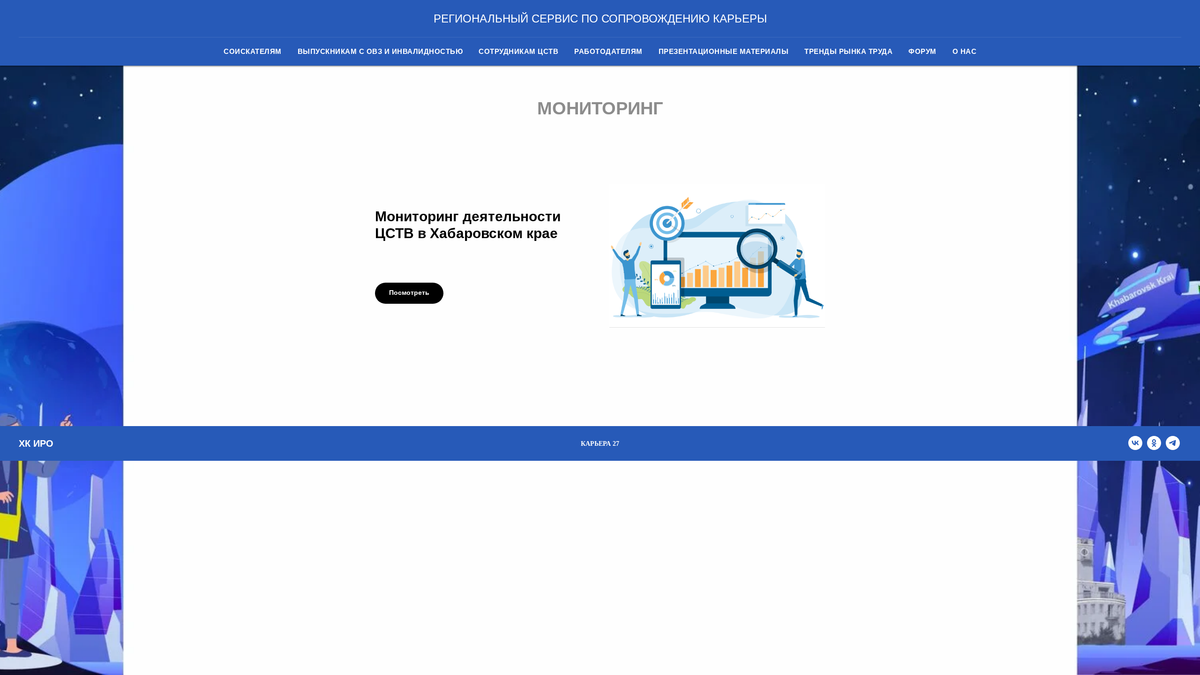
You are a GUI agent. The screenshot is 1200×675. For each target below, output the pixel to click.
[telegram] (1173, 447)
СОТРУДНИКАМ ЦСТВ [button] (518, 51)
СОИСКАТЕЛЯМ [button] (253, 51)
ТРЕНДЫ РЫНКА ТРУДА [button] (848, 51)
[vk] (1135, 447)
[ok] (1154, 447)
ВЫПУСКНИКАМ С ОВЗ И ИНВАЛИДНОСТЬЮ (380, 51)
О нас (964, 51)
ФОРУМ (922, 51)
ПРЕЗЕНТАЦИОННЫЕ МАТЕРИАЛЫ (724, 51)
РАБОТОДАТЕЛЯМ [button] (608, 51)
